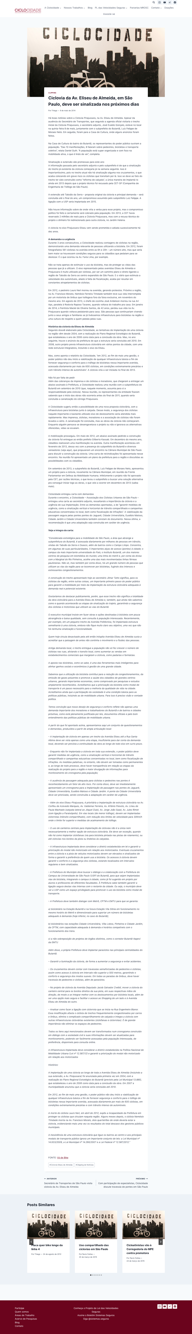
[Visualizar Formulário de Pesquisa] (153, 2)
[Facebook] (175, 2)
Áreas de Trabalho (24, 1315)
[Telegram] (170, 2)
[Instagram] (159, 2)
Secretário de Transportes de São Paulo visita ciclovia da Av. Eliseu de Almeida (68, 1183)
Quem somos (22, 1311)
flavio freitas (87, 1254)
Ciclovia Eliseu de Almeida (61, 1165)
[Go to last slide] (31, 1242)
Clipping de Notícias (85, 1165)
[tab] (90, 1275)
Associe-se (109, 14)
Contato (19, 1326)
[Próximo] (161, 1242)
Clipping (52, 93)
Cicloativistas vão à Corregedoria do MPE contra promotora (140, 1249)
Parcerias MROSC (139, 7)
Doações (169, 7)
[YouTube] (164, 2)
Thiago (54, 110)
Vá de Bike (62, 1157)
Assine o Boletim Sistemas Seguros (96, 1315)
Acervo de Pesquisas (26, 1319)
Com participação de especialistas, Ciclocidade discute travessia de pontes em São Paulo (123, 1183)
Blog (90, 7)
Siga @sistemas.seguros (96, 1319)
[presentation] (48, 1225)
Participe (19, 1308)
